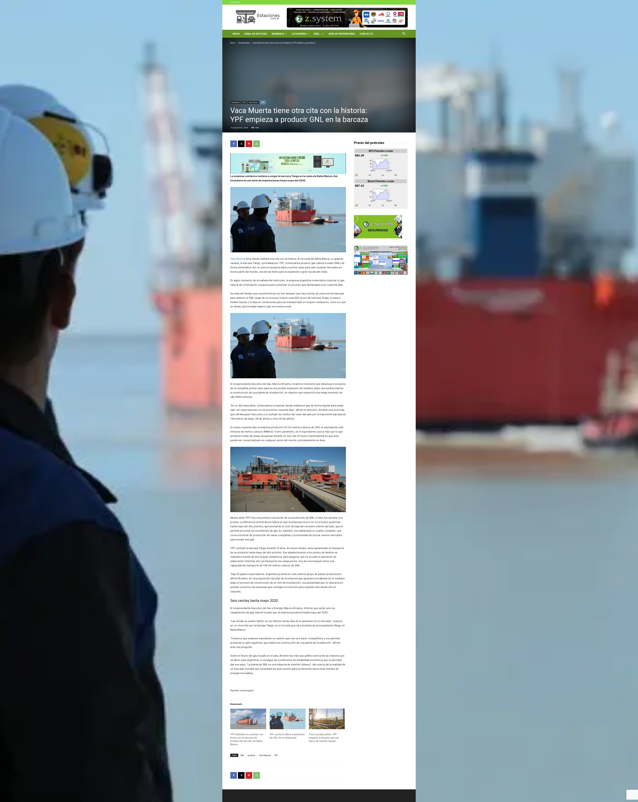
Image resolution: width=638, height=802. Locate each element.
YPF (263, 102)
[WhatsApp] (256, 143)
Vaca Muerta (253, 102)
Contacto (366, 33)
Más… (317, 33)
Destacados (244, 42)
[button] (404, 34)
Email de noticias (255, 33)
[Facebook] (233, 143)
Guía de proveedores (341, 33)
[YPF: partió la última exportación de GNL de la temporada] (287, 719)
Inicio (236, 33)
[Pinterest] (249, 143)
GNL (244, 102)
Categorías (299, 33)
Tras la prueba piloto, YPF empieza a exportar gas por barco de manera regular (324, 737)
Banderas (278, 33)
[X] (241, 143)
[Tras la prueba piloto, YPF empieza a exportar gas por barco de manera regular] (327, 719)
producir (252, 755)
